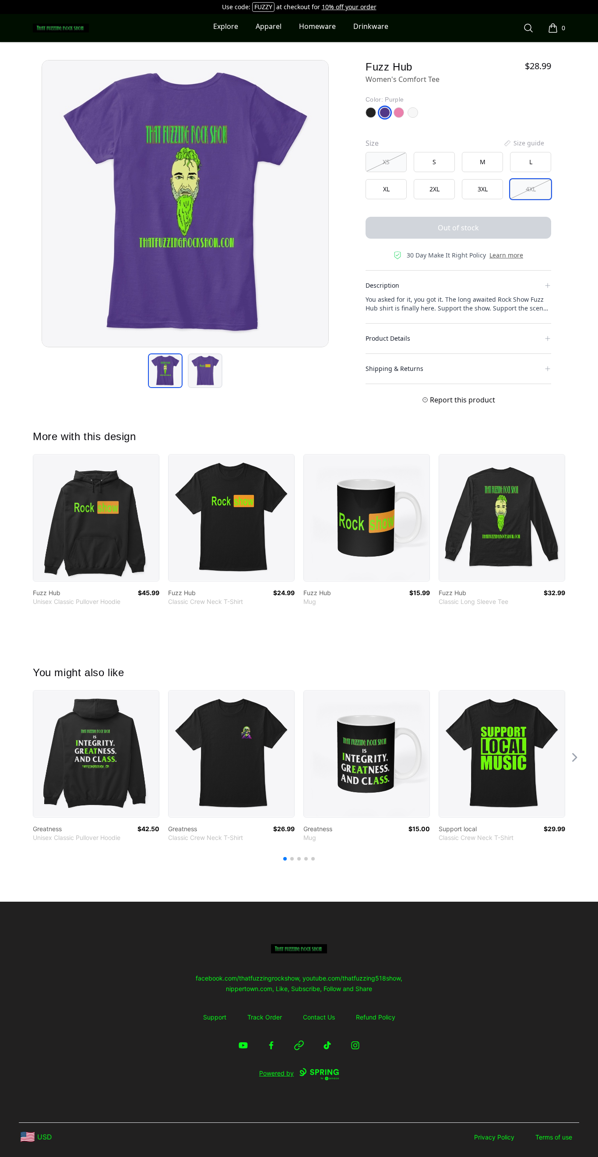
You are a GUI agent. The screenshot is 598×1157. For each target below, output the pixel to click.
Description (382, 285)
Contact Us (319, 1017)
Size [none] (372, 143)
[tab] (165, 370)
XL (386, 189)
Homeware (317, 26)
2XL (434, 189)
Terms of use (553, 1137)
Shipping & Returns (394, 368)
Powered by (276, 1073)
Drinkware (370, 26)
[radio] (386, 162)
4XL (531, 189)
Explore (225, 26)
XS (386, 162)
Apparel (268, 26)
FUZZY (263, 7)
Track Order (264, 1017)
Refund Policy (375, 1017)
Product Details (388, 338)
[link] (96, 518)
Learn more (506, 255)
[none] (523, 143)
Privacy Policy (494, 1137)
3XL (483, 189)
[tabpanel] (185, 203)
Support (214, 1017)
